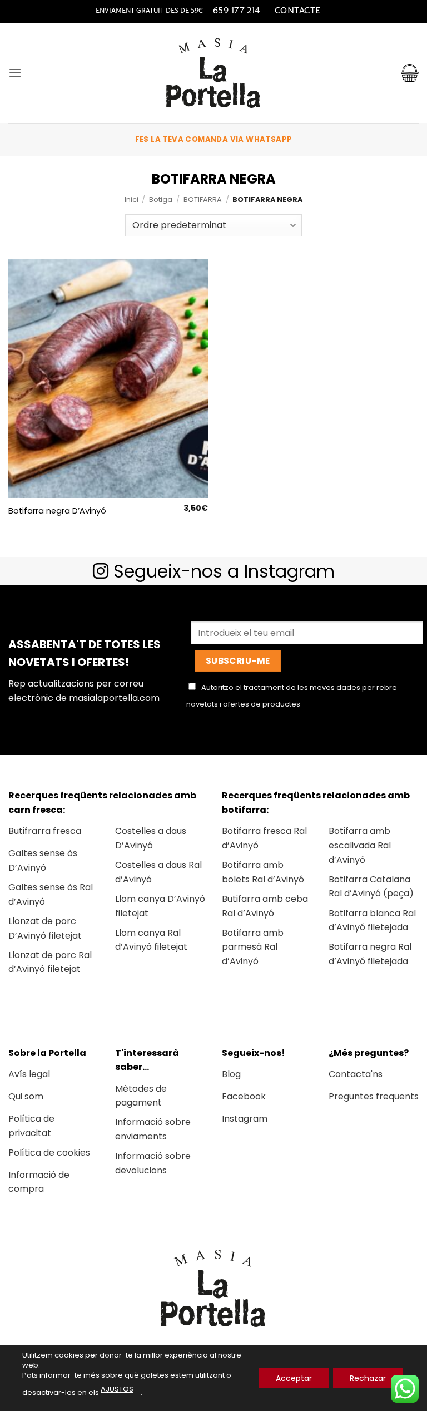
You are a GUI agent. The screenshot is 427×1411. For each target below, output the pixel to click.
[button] (15, 72)
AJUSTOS (117, 1389)
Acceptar (294, 1377)
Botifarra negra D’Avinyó (57, 511)
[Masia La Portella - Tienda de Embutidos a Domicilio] (213, 73)
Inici (131, 199)
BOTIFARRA (202, 199)
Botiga (160, 199)
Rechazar (368, 1377)
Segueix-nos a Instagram (221, 571)
